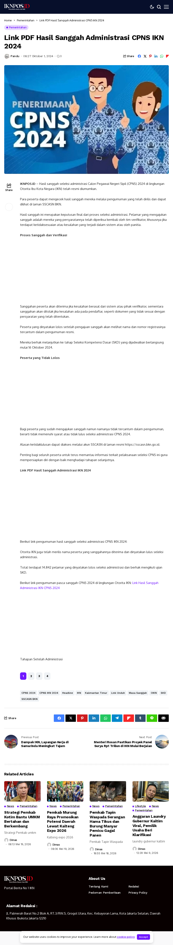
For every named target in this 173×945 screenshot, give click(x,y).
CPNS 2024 (28, 692)
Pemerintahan (25, 20)
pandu (15, 56)
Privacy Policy (137, 892)
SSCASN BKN (30, 699)
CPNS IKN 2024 (48, 692)
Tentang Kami (98, 886)
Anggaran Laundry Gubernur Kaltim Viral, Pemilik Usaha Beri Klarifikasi (149, 825)
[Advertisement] (94, 272)
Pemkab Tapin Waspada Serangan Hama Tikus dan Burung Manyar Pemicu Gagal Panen (107, 823)
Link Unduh (118, 692)
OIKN (154, 692)
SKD (163, 692)
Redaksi (133, 886)
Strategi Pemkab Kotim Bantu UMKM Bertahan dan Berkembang (22, 819)
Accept (143, 936)
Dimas (13, 840)
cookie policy (126, 936)
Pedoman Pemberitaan (105, 892)
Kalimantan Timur (96, 692)
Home (8, 20)
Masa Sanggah (138, 692)
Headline (67, 692)
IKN (79, 692)
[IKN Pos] (17, 7)
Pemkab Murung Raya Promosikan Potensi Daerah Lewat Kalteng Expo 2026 (63, 821)
